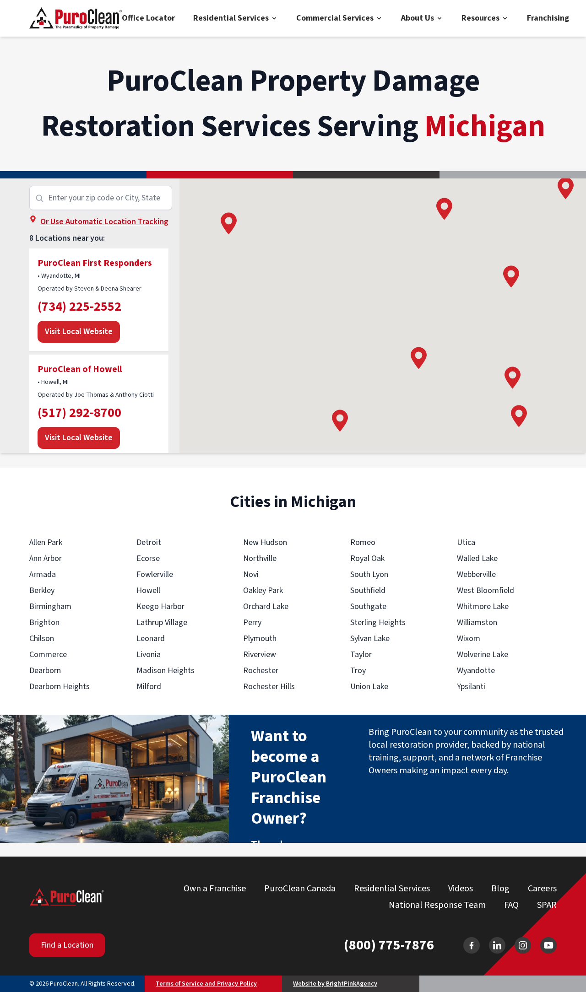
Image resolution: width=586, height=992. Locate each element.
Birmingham (50, 606)
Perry (252, 622)
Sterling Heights (378, 622)
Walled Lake (477, 558)
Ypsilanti (471, 686)
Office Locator (148, 18)
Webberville (476, 574)
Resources (480, 18)
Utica (466, 542)
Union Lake (369, 686)
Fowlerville (154, 574)
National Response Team (437, 905)
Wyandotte (476, 670)
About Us (417, 18)
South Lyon (369, 574)
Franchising (548, 18)
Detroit (148, 542)
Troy (358, 670)
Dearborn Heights (59, 686)
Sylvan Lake (370, 638)
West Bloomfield (485, 590)
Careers (542, 888)
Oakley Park (263, 590)
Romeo (362, 542)
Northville (260, 558)
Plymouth (260, 638)
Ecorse (148, 558)
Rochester (260, 670)
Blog (500, 888)
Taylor (361, 654)
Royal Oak (367, 558)
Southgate (368, 606)
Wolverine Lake (482, 654)
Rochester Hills (269, 686)
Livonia (148, 654)
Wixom (468, 638)
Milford (148, 686)
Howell (148, 590)
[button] (519, 416)
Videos (460, 888)
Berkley (41, 590)
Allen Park (45, 542)
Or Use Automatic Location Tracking (104, 221)
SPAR (547, 905)
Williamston (477, 622)
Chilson (41, 638)
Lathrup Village (161, 622)
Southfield (367, 590)
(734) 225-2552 (79, 306)
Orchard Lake (265, 606)
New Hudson (265, 542)
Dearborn (45, 670)
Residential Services (231, 18)
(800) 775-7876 (389, 945)
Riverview (259, 654)
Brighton (44, 622)
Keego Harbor (160, 606)
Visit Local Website (79, 331)
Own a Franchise (215, 888)
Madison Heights (165, 670)
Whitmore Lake (483, 606)
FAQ (511, 905)
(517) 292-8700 (79, 413)
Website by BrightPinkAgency (335, 983)
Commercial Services (335, 18)
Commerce (48, 654)
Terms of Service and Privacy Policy (206, 983)
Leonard (150, 638)
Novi (251, 574)
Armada (42, 574)
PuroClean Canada (300, 888)
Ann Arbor (45, 558)
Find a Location (67, 945)
